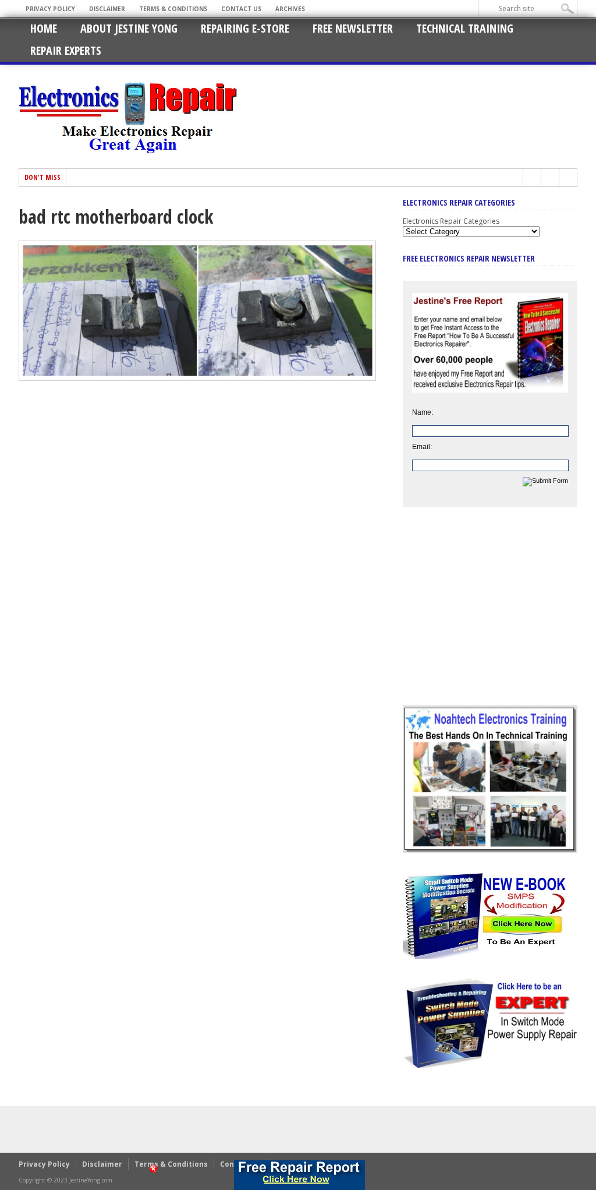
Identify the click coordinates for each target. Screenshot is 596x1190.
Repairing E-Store (245, 28)
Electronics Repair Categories (451, 221)
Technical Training (464, 28)
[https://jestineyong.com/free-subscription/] (299, 1175)
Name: (422, 412)
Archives (290, 9)
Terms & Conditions (173, 9)
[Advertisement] (490, 615)
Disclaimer (107, 9)
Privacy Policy (50, 9)
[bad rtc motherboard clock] (197, 378)
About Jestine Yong (129, 28)
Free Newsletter (353, 28)
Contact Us (241, 9)
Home (43, 28)
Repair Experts (65, 50)
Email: (422, 447)
